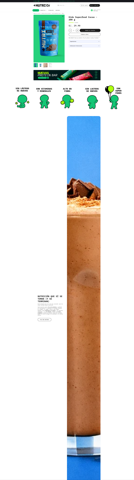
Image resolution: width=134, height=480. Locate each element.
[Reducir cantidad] (70, 30)
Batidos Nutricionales (46, 13)
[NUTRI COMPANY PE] (42, 5)
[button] (94, 5)
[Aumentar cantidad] (77, 30)
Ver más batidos (44, 319)
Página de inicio (37, 13)
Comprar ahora (84, 34)
